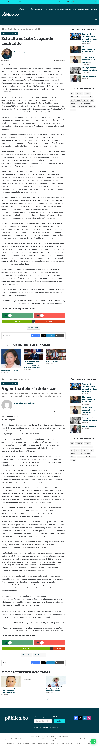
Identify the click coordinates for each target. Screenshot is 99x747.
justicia (84, 97)
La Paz (90, 97)
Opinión (30, 9)
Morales (78, 100)
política (73, 103)
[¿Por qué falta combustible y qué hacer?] (75, 59)
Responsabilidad (82, 106)
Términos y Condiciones (62, 736)
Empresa (50, 9)
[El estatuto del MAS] (56, 354)
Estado (73, 97)
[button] (93, 741)
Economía (37, 9)
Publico (73, 106)
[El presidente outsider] (11, 358)
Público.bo (22, 9)
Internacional (59, 9)
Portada (79, 103)
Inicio (5, 29)
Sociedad (68, 9)
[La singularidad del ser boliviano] (75, 70)
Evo (78, 97)
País (92, 100)
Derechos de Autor (35, 736)
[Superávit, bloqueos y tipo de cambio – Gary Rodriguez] (75, 36)
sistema (73, 110)
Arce (72, 93)
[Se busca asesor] (75, 78)
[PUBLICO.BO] (10, 14)
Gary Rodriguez (21, 52)
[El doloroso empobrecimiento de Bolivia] (75, 49)
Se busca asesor (89, 76)
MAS (72, 100)
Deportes (94, 9)
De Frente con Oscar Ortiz (81, 9)
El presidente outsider (9, 370)
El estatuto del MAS (53, 361)
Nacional (85, 100)
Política (44, 9)
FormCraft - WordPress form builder (46, 727)
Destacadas (33, 328)
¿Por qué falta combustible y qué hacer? (88, 60)
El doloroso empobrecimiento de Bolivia (89, 49)
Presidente (87, 103)
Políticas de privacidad (48, 736)
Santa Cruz (92, 106)
